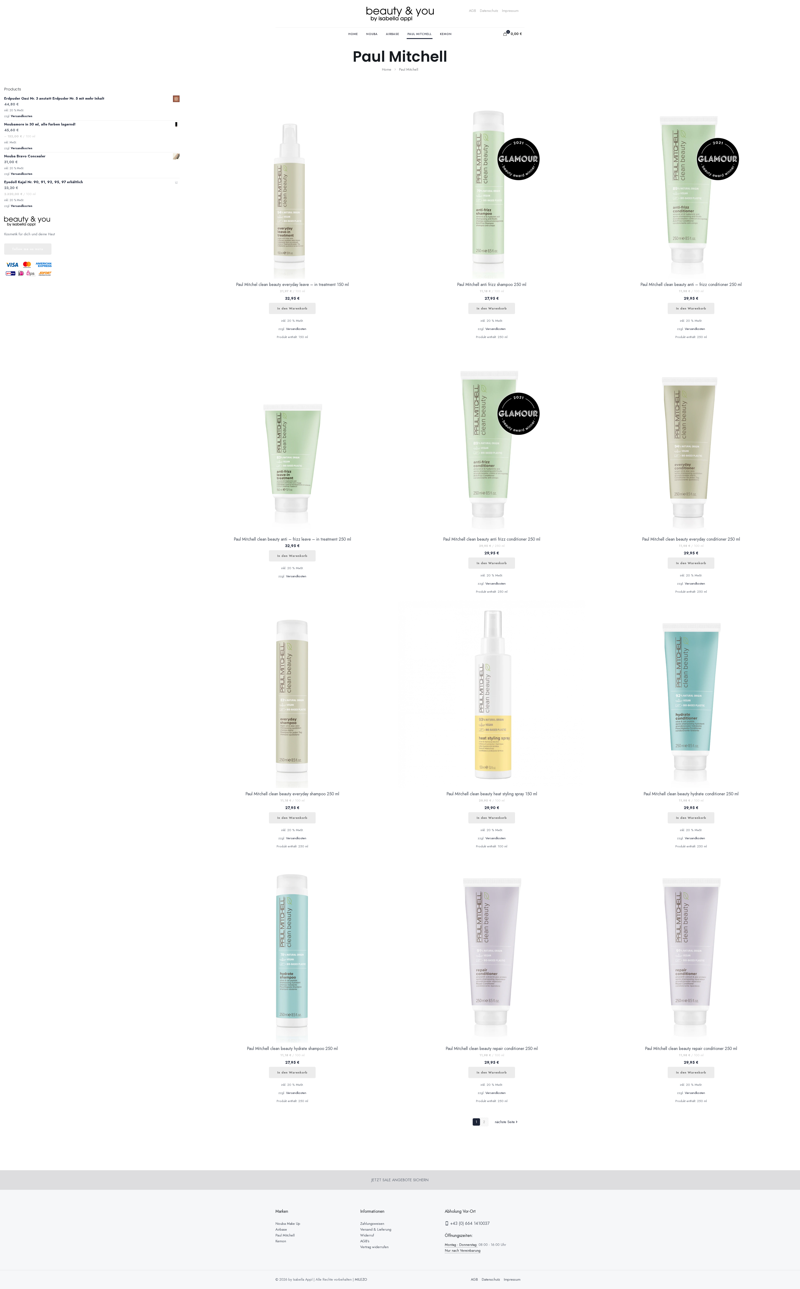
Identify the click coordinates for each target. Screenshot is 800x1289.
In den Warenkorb (292, 308)
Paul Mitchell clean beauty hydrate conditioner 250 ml (691, 794)
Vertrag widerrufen (374, 1246)
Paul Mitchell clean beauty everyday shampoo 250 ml (292, 794)
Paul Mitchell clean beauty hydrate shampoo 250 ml (292, 1049)
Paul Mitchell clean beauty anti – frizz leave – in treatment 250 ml (292, 539)
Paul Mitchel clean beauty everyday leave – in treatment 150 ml (292, 285)
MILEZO (361, 1279)
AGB (472, 11)
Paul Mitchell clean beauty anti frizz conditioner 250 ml (491, 539)
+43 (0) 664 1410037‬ (469, 1223)
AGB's (364, 1241)
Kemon (280, 1241)
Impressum (510, 11)
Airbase (281, 1229)
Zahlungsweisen (372, 1223)
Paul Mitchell (285, 1235)
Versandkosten (296, 329)
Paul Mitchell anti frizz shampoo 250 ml (491, 285)
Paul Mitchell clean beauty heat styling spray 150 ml (491, 794)
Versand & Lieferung (375, 1229)
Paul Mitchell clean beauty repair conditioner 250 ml (492, 1049)
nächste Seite (505, 1121)
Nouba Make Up (287, 1223)
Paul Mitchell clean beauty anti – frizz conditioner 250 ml (691, 285)
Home (386, 69)
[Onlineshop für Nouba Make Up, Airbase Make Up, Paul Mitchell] (400, 14)
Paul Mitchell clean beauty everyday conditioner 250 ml (691, 539)
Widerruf (367, 1235)
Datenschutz (489, 11)
